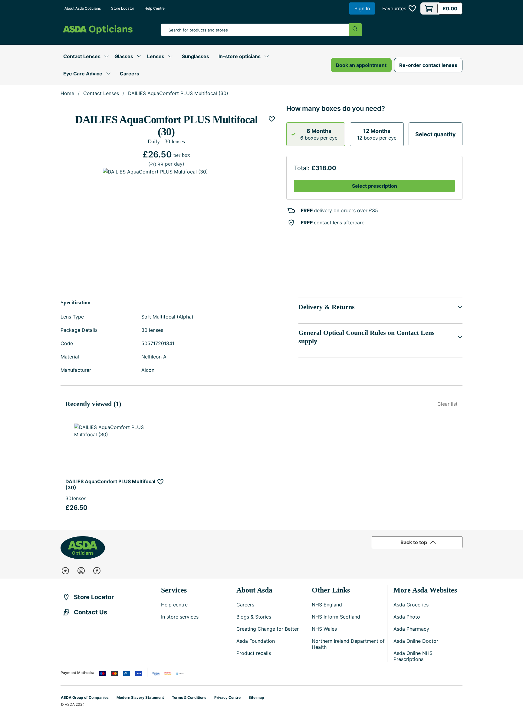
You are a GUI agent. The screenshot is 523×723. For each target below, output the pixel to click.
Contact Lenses (101, 93)
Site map (256, 697)
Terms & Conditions (189, 697)
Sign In (362, 8)
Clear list (447, 404)
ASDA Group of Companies (85, 697)
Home (67, 93)
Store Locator (122, 8)
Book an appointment (361, 65)
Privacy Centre (227, 697)
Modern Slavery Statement (140, 697)
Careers (129, 74)
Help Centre (154, 8)
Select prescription (374, 186)
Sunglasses (195, 56)
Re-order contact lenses (428, 65)
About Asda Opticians (82, 8)
